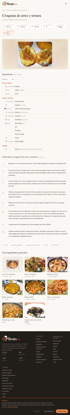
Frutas (38, 351)
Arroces (8, 10)
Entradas (38, 357)
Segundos (39, 344)
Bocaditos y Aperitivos (17, 245)
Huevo (17, 138)
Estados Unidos (57, 359)
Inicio (3, 10)
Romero (17, 112)
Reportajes (5, 378)
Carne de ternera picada (22, 109)
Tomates (17, 116)
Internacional (54, 245)
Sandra (11, 20)
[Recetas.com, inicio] (9, 3)
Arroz (16, 94)
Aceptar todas (62, 411)
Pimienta (18, 130)
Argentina (56, 343)
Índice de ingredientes (8, 375)
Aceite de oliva (19, 101)
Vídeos (4, 394)
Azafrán (17, 86)
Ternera (46, 245)
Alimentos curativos (8, 386)
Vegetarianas (40, 354)
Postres (38, 339)
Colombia (56, 357)
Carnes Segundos (41, 359)
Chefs (3, 396)
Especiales (5, 380)
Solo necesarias (48, 411)
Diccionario (5, 391)
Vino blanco (18, 123)
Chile (54, 362)
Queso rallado (19, 141)
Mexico (55, 354)
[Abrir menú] (66, 4)
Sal (16, 127)
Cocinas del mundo (58, 337)
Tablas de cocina (7, 388)
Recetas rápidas (6, 373)
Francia (55, 351)
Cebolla (17, 105)
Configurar (37, 411)
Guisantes (18, 119)
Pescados (39, 362)
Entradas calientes (41, 341)
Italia (54, 349)
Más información (13, 407)
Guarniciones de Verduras (33, 245)
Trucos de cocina (7, 383)
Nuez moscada (19, 134)
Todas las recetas (7, 370)
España (55, 346)
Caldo (17, 90)
